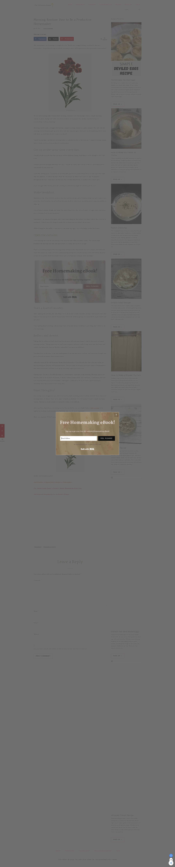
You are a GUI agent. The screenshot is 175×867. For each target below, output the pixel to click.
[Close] (116, 415)
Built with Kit (87, 449)
